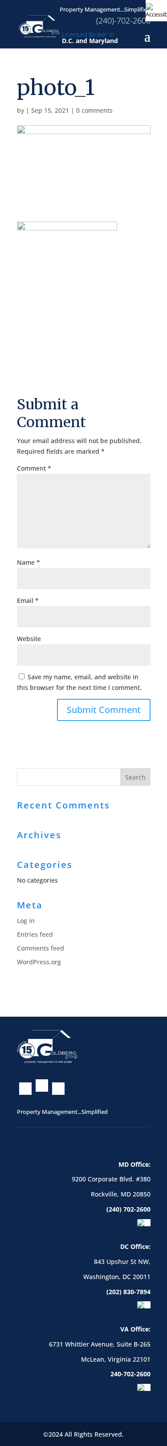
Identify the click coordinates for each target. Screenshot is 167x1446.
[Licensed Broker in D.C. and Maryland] (39, 25)
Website (29, 638)
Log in (26, 920)
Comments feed (40, 948)
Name (28, 562)
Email (28, 600)
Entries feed (35, 934)
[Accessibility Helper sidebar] (156, 10)
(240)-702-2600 (123, 20)
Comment (34, 468)
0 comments (94, 110)
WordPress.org (39, 962)
